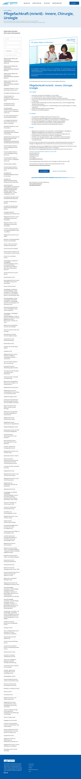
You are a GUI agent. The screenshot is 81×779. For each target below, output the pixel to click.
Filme (30, 771)
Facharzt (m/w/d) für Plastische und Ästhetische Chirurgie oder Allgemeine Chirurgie (11, 574)
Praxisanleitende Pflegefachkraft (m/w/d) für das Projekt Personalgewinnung (11, 527)
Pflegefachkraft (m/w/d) (9, 471)
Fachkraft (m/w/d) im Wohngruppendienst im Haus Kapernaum (10, 436)
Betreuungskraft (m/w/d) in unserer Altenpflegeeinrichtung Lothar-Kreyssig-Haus (11, 282)
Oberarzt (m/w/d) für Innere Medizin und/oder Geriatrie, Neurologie (10, 407)
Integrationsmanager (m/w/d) (10, 396)
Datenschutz (31, 764)
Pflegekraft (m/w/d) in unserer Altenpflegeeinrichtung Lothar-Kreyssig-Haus (10, 224)
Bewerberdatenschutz (33, 769)
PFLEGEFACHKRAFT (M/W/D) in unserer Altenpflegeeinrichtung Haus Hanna (10, 153)
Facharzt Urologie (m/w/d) (9, 717)
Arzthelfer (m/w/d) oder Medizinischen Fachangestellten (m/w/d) (11, 623)
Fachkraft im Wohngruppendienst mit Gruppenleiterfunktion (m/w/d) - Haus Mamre (11, 230)
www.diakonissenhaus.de (34, 185)
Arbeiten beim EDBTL (57, 3)
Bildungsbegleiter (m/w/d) (9, 676)
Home (5, 10)
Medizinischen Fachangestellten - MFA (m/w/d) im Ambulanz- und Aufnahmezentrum (11, 383)
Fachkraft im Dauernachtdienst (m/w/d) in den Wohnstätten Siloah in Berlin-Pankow (11, 725)
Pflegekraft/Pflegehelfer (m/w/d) (11, 427)
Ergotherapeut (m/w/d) (9, 343)
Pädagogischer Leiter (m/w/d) (10, 720)
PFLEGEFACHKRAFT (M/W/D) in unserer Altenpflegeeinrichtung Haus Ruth (10, 147)
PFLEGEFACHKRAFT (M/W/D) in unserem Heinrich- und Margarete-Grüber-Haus (11, 159)
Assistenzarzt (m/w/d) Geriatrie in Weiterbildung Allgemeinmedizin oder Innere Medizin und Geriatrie (11, 401)
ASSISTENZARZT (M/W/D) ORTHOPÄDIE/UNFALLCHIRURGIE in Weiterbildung (11, 132)
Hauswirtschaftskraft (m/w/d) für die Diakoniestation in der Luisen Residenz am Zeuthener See (11, 731)
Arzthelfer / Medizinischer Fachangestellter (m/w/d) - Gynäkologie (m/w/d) (9, 672)
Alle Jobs (73, 3)
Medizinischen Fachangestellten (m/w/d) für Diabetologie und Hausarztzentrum (11, 413)
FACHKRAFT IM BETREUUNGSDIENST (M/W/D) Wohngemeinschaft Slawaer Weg (11, 181)
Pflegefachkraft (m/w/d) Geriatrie (11, 387)
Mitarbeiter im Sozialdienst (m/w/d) (11, 688)
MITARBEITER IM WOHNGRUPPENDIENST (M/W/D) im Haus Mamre (11, 175)
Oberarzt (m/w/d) (7, 691)
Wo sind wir (47, 3)
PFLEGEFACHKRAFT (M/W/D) (10, 164)
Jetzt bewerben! (44, 171)
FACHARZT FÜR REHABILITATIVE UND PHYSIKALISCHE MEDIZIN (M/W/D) (11, 208)
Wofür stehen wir (37, 3)
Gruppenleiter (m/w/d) (9, 735)
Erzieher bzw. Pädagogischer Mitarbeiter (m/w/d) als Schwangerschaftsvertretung (10, 661)
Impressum (31, 765)
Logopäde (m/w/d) (8, 351)
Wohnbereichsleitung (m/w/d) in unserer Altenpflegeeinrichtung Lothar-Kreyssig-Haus (11, 309)
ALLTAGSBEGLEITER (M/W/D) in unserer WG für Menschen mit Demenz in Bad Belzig (11, 122)
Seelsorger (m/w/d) (8, 627)
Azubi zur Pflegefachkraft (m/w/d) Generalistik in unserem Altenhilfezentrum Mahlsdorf (11, 632)
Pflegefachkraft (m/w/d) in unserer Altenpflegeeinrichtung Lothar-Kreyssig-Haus (11, 218)
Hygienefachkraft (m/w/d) (9, 489)
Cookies (30, 767)
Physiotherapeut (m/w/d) (9, 277)
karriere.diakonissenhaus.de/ (35, 183)
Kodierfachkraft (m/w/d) (9, 564)
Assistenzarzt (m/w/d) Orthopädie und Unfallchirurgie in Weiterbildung (11, 372)
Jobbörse (9, 10)
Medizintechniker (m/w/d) (9, 652)
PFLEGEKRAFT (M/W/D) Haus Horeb (11, 93)
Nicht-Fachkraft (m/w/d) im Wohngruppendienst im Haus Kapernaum (10, 442)
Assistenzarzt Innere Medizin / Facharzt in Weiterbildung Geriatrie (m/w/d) (11, 647)
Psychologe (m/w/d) (8, 694)
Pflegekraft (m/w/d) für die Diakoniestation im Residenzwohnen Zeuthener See (11, 740)
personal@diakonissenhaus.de (36, 159)
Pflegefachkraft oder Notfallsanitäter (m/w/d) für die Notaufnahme (10, 484)
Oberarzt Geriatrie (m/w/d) (9, 286)
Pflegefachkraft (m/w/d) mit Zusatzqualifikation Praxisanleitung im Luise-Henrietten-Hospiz (11, 392)
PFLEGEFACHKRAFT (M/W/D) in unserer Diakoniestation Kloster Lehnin (11, 168)
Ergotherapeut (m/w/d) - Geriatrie (11, 455)
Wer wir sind (27, 3)
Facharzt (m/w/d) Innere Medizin (11, 248)
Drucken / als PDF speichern (59, 171)
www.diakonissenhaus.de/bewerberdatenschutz (39, 165)
